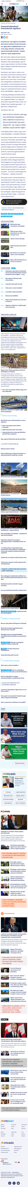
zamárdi (9, 216)
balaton (4, 213)
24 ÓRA (13, 268)
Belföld (9, 208)
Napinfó (3, 1136)
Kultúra (13, 1126)
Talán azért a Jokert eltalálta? (9, 665)
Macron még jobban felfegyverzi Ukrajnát (13, 623)
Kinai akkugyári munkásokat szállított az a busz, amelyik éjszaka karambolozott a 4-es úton (14, 577)
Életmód (23, 1128)
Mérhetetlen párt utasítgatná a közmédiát (12, 476)
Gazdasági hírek (4, 1152)
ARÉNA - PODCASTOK (6, 1)
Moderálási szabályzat (13, 1175)
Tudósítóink (24, 1124)
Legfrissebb (14, 1132)
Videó (12, 1136)
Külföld (2, 1126)
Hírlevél (23, 1134)
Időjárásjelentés (17, 1148)
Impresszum (11, 1174)
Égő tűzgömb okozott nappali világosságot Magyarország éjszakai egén (14, 855)
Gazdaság (3, 1128)
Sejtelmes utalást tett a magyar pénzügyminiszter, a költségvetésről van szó (13, 541)
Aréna (15, 1152)
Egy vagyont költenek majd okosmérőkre (13, 439)
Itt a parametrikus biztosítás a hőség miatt (13, 590)
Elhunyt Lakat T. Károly (8, 449)
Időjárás (23, 1136)
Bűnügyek (3, 1134)
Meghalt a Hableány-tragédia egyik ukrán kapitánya (12, 410)
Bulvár (2, 1132)
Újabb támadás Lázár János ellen (12, 430)
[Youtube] (18, 1183)
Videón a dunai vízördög (9, 416)
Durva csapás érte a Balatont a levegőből (13, 702)
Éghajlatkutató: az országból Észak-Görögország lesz (10, 494)
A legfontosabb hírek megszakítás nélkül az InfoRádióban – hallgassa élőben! (12, 529)
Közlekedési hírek (5, 1148)
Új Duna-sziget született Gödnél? (10, 512)
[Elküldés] (7, 37)
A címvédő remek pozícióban (10, 661)
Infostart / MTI (5, 32)
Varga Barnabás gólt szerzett (9, 655)
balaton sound (18, 213)
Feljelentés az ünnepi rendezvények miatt (13, 557)
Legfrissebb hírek (18, 1146)
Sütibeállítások (10, 1177)
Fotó (23, 1132)
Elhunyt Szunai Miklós (10, 444)
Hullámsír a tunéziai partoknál (11, 619)
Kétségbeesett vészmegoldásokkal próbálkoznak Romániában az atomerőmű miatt (13, 636)
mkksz (3, 216)
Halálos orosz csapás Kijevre (10, 608)
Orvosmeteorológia (5, 1150)
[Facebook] (14, 1183)
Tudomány (13, 1124)
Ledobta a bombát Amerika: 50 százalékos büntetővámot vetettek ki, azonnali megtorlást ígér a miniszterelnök (13, 936)
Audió (12, 1134)
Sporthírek (16, 1150)
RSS (5, 1177)
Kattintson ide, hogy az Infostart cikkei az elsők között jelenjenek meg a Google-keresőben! (14, 202)
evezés (10, 213)
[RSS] (9, 1183)
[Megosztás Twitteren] (4, 37)
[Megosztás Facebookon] (2, 37)
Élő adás (9, 792)
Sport (12, 1128)
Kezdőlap (4, 208)
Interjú (23, 1126)
